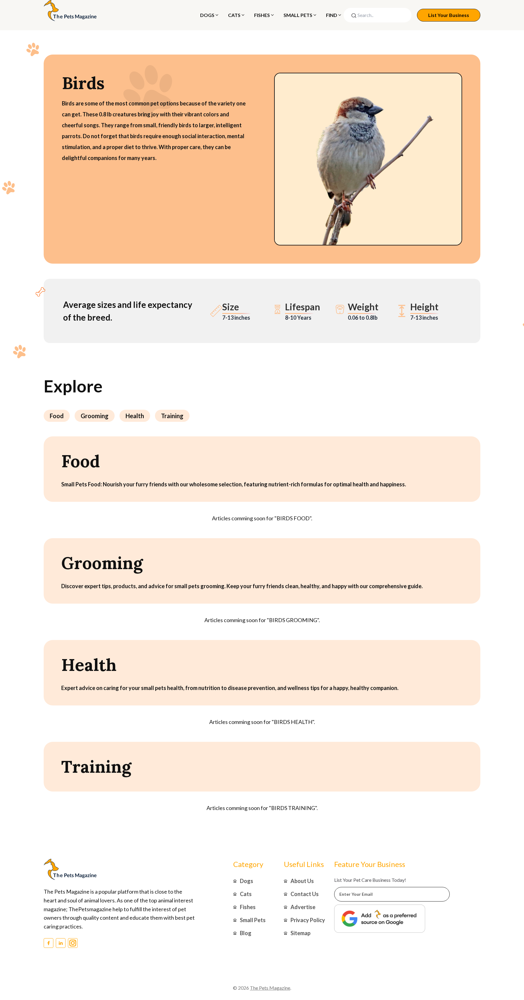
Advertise (303, 907)
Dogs (207, 15)
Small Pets (298, 15)
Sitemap (301, 933)
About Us (302, 881)
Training (172, 415)
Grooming (95, 415)
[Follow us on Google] (379, 919)
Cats (234, 15)
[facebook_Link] (48, 943)
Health (135, 415)
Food (57, 415)
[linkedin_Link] (61, 943)
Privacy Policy (308, 920)
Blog (245, 933)
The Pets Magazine (270, 988)
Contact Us (305, 894)
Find (331, 15)
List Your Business (448, 15)
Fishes (262, 15)
